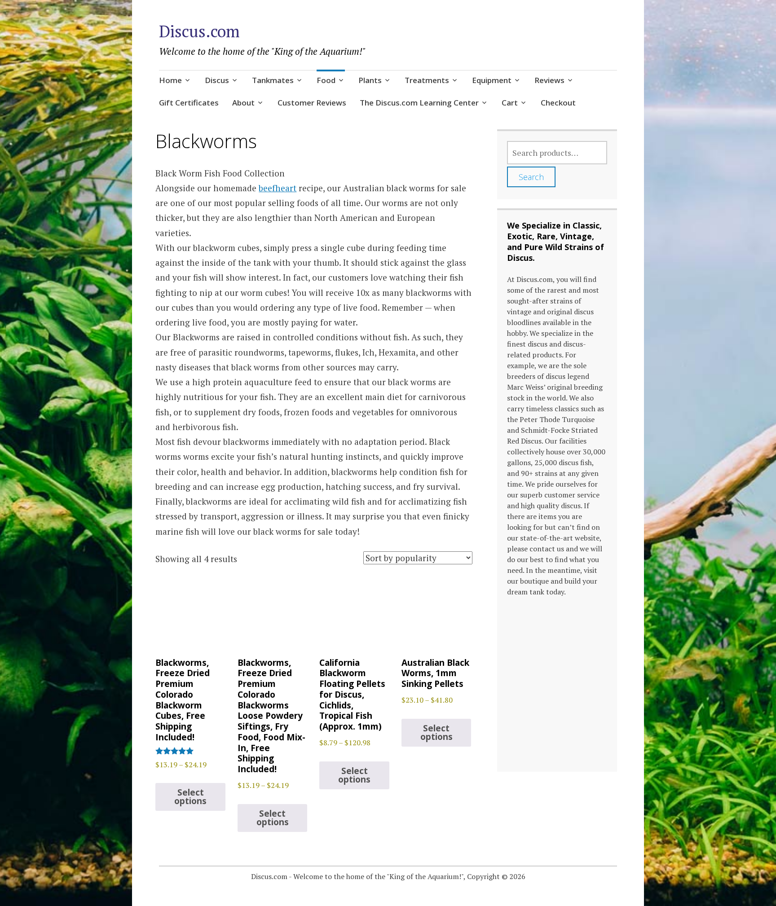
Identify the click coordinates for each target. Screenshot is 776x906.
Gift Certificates (189, 102)
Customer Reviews (312, 102)
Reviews (549, 80)
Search (531, 177)
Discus (217, 80)
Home (170, 80)
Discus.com (199, 31)
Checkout (558, 102)
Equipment (491, 80)
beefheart (277, 188)
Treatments (427, 80)
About (243, 102)
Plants (370, 80)
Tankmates (273, 80)
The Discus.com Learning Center (419, 102)
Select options (190, 797)
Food (326, 80)
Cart (510, 102)
